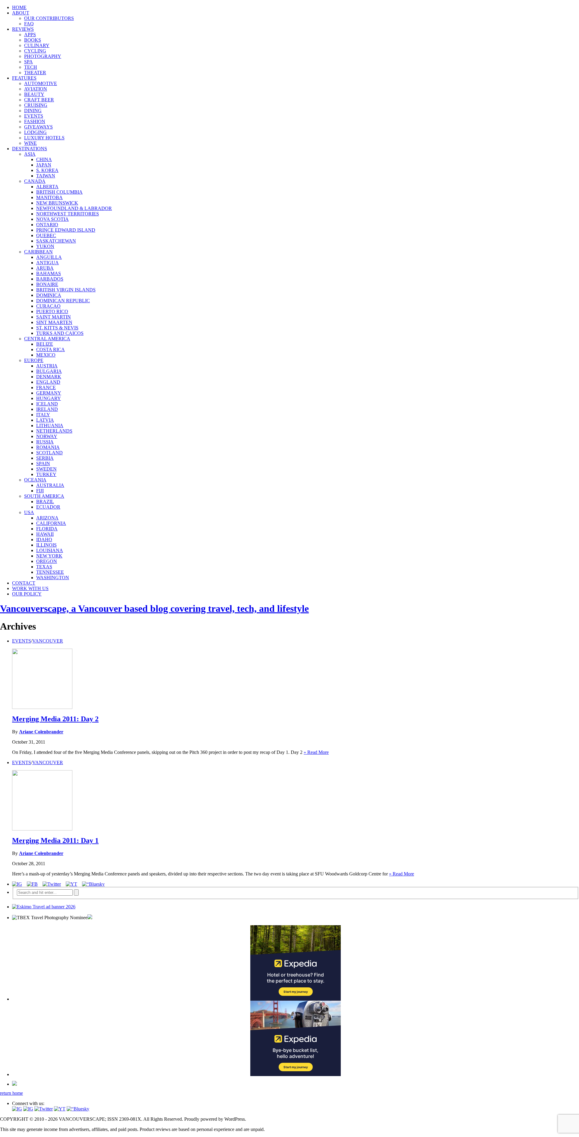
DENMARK (48, 376)
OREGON (46, 561)
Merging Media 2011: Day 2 (55, 719)
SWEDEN (46, 469)
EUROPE (33, 360)
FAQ (29, 23)
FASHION (34, 121)
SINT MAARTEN (54, 322)
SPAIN (43, 463)
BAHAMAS (48, 273)
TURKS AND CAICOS (60, 333)
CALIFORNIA (51, 523)
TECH (30, 67)
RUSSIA (45, 441)
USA (29, 512)
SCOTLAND (49, 452)
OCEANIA (35, 479)
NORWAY (46, 436)
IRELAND (47, 409)
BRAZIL (45, 501)
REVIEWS (23, 29)
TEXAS (44, 566)
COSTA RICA (50, 349)
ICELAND (47, 403)
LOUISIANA (49, 550)
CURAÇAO (48, 306)
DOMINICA (48, 295)
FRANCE (46, 387)
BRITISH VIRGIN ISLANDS (66, 289)
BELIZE (44, 344)
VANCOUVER (47, 640)
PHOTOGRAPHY (42, 56)
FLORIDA (47, 528)
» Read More (316, 752)
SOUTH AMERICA (44, 496)
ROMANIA (48, 447)
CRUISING (35, 105)
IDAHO (44, 539)
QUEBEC (46, 235)
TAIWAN (45, 175)
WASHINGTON (52, 577)
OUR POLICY (27, 593)
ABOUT (20, 12)
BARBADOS (49, 278)
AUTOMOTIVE (40, 83)
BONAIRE (47, 284)
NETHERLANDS (54, 431)
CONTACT (23, 583)
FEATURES (24, 78)
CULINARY (36, 45)
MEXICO (45, 354)
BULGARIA (49, 371)
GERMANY (48, 392)
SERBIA (45, 458)
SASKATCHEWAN (56, 240)
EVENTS (33, 116)
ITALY (43, 414)
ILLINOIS (46, 545)
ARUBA (45, 268)
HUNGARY (48, 398)
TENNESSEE (50, 572)
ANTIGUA (47, 262)
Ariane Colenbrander (41, 731)
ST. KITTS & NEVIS (57, 327)
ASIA (30, 154)
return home (11, 1093)
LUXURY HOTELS (44, 137)
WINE (30, 143)
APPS (30, 34)
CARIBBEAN (38, 251)
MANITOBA (49, 197)
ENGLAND (48, 382)
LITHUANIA (49, 425)
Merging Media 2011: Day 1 (55, 840)
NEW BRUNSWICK (57, 202)
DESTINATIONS (29, 148)
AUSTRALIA (50, 485)
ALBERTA (47, 186)
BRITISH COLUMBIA (59, 192)
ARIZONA (47, 517)
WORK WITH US (30, 588)
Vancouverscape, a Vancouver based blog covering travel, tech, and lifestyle (154, 608)
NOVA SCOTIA (52, 219)
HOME (19, 7)
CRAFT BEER (39, 99)
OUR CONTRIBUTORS (49, 18)
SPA (28, 61)
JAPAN (43, 164)
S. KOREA (47, 170)
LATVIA (45, 420)
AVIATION (35, 88)
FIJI (40, 490)
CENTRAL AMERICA (47, 338)
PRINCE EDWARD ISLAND (65, 230)
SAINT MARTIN (53, 316)
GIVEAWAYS (38, 126)
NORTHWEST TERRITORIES (67, 213)
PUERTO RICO (52, 311)
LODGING (35, 132)
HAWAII (45, 534)
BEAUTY (34, 94)
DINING (33, 110)
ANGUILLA (49, 257)
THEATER (35, 72)
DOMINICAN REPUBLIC (63, 300)
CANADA (35, 181)
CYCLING (35, 50)
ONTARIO (47, 224)
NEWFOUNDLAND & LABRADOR (74, 208)
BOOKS (32, 40)
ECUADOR (48, 507)
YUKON (45, 246)
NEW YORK (49, 555)
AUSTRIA (47, 365)
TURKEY (46, 474)
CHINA (44, 159)
